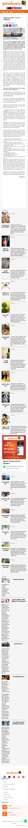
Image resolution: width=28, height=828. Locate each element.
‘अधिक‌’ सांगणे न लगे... (5, 316)
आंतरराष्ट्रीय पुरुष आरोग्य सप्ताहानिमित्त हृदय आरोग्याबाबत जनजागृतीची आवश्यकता (5, 226)
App (7, 12)
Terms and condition (8, 784)
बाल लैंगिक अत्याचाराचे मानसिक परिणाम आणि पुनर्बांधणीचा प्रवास (5, 272)
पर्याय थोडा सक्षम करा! (6, 533)
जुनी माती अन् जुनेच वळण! (5, 499)
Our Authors (6, 794)
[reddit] (20, 8)
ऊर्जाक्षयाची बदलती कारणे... (5, 338)
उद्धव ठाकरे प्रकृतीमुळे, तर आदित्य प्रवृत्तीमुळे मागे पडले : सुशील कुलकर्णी (18, 600)
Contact (5, 799)
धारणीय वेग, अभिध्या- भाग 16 (6, 385)
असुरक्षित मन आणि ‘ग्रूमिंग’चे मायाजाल (5, 427)
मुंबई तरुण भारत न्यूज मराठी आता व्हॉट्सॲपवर (11, 462)
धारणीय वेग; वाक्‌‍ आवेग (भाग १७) (6, 293)
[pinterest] (12, 8)
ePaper (11, 12)
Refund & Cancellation (9, 789)
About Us (5, 792)
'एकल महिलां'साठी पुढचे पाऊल (18, 676)
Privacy (5, 782)
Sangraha (24, 825)
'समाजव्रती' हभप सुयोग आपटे (18, 579)
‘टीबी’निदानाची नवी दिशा (5, 405)
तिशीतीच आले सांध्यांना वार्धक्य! (6, 249)
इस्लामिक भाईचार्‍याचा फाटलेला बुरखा (5, 566)
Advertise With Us (8, 797)
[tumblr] (18, 8)
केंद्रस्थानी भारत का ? (18, 643)
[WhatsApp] (4, 25)
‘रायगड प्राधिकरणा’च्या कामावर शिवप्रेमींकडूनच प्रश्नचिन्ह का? (18, 723)
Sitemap (5, 786)
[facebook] (7, 8)
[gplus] (14, 8)
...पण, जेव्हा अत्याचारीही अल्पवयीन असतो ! (5, 361)
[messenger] (16, 8)
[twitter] (10, 8)
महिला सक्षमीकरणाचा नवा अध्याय (5, 516)
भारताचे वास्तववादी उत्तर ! (5, 483)
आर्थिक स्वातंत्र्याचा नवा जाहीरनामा (5, 549)
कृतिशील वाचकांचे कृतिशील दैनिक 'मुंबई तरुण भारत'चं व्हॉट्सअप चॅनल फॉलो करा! (14, 467)
